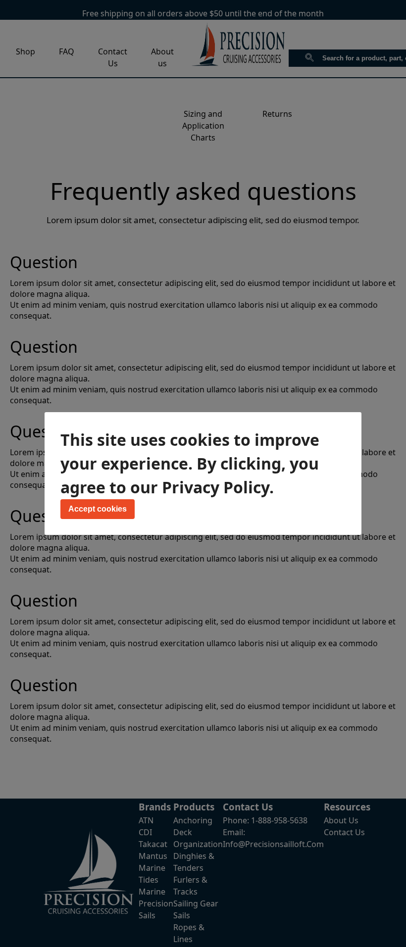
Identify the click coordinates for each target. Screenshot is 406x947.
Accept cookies (97, 509)
